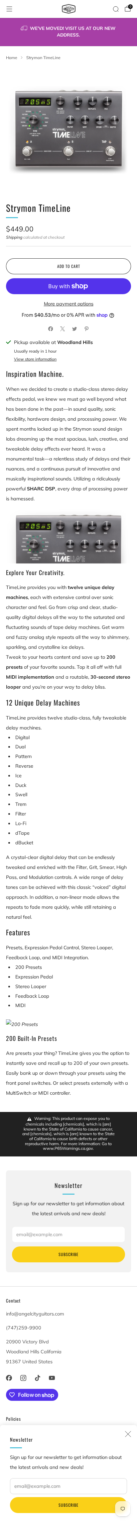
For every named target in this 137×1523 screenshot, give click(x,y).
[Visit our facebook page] (9, 1378)
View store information (35, 359)
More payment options (68, 304)
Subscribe (68, 1505)
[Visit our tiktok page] (37, 1378)
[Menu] (9, 9)
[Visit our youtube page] (52, 1378)
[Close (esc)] (128, 1434)
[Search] (115, 9)
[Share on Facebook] (50, 329)
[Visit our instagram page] (23, 1378)
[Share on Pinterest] (86, 329)
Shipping (14, 237)
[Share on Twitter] (74, 329)
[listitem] (68, 32)
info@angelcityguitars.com (35, 1314)
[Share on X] (62, 329)
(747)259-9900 (23, 1328)
